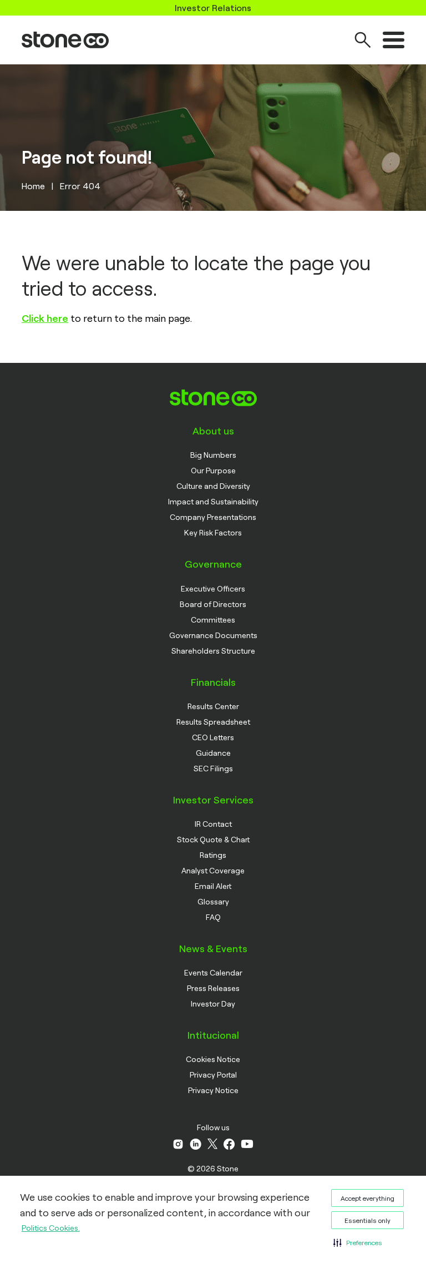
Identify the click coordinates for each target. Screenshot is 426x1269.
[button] (357, 1242)
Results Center (213, 706)
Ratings (213, 855)
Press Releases (213, 988)
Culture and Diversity (213, 486)
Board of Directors (213, 604)
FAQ (213, 917)
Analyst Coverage (213, 870)
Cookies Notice (213, 1059)
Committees (213, 619)
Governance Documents (213, 635)
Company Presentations (213, 517)
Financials (213, 682)
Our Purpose (213, 470)
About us (213, 430)
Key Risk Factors (213, 532)
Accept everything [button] (367, 1198)
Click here (45, 318)
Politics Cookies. (51, 1227)
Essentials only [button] (367, 1220)
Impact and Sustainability (213, 501)
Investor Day (213, 1003)
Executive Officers (213, 588)
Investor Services (213, 799)
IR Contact (213, 823)
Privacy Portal (213, 1074)
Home (33, 185)
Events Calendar (213, 972)
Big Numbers (213, 454)
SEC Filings (213, 768)
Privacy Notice (213, 1090)
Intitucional (213, 1035)
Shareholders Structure (213, 650)
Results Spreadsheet (213, 721)
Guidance (213, 752)
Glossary (213, 901)
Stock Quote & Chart (213, 839)
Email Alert (213, 886)
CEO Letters (213, 737)
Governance (213, 564)
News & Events (213, 948)
